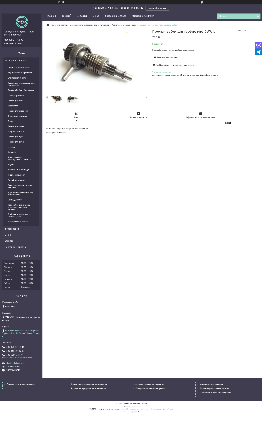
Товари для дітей (16, 142)
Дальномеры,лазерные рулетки (214, 388)
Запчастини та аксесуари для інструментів (89, 25)
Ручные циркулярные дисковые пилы (88, 388)
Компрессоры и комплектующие (150, 388)
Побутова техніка (16, 131)
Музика (11, 147)
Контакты (81, 15)
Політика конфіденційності (162, 409)
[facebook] (226, 123)
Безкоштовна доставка (167, 57)
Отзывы (9, 240)
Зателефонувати (157, 8)
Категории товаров (15, 60)
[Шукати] (257, 16)
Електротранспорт (16, 95)
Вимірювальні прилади (18, 169)
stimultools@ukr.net (14, 363)
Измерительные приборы (211, 384)
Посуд (10, 121)
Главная (51, 15)
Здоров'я (12, 152)
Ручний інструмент (16, 180)
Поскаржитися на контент (138, 409)
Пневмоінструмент (16, 175)
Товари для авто (15, 100)
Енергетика (13, 105)
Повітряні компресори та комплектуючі (19, 215)
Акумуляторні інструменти (20, 72)
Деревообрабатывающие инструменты (89, 384)
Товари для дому (16, 126)
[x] (229, 123)
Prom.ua (145, 403)
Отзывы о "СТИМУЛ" (143, 15)
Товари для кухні (15, 136)
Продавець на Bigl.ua (131, 406)
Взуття (11, 164)
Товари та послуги (59, 25)
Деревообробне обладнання (21, 90)
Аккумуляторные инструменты (149, 384)
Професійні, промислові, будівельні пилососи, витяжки (19, 207)
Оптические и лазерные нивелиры (215, 392)
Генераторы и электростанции (21, 384)
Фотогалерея (12, 228)
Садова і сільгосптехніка (19, 67)
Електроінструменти (17, 78)
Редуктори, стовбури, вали (123, 25)
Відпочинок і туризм (17, 116)
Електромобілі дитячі (18, 221)
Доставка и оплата (115, 15)
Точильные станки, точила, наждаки (20, 186)
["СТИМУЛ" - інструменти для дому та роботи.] (22, 22)
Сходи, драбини (15, 199)
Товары (66, 15)
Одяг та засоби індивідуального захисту (19, 158)
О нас (96, 15)
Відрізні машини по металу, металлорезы (20, 193)
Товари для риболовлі (18, 111)
